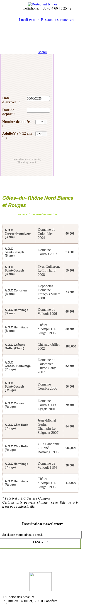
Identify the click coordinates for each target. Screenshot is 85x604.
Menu (42, 52)
